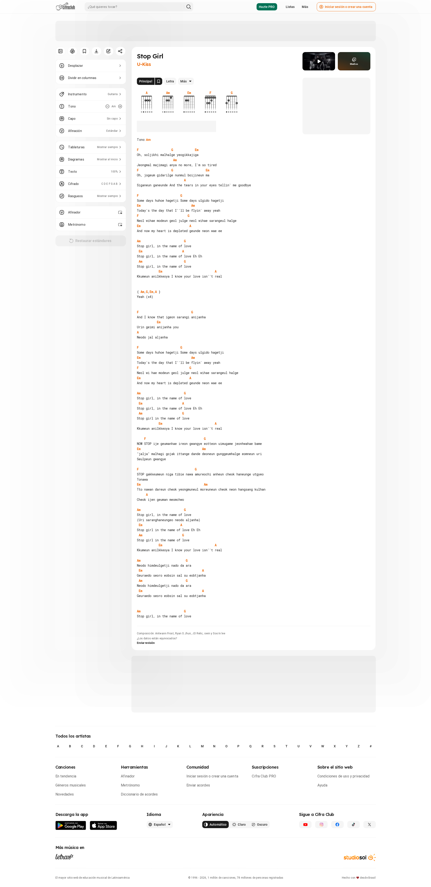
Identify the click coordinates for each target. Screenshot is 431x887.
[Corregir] (108, 51)
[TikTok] (353, 824)
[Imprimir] (72, 51)
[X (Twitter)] (369, 824)
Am (148, 139)
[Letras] (64, 856)
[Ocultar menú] (60, 51)
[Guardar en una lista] (84, 51)
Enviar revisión (146, 643)
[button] (318, 61)
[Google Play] (70, 825)
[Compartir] (120, 51)
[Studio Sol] (360, 857)
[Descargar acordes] (96, 51)
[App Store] (103, 825)
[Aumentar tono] (120, 106)
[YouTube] (305, 824)
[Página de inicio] (65, 6)
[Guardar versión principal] (158, 81)
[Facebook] (337, 824)
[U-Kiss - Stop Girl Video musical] (318, 61)
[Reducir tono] (107, 106)
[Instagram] (321, 824)
